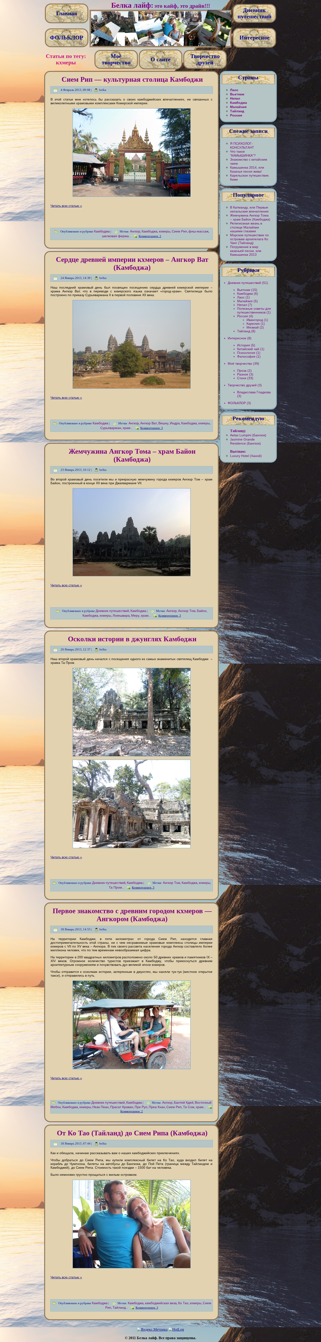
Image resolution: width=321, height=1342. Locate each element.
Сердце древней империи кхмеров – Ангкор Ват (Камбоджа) (132, 263)
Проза (242, 370)
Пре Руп (141, 1107)
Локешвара (121, 615)
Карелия (253, 323)
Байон (202, 611)
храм (126, 428)
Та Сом (188, 1107)
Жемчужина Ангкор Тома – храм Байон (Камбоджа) (132, 455)
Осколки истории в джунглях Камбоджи (132, 639)
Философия (246, 356)
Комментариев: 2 (150, 236)
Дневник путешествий (112, 611)
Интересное (237, 338)
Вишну (163, 423)
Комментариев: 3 (151, 428)
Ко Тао (183, 1303)
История (243, 345)
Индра (175, 423)
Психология (246, 353)
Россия (236, 115)
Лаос (234, 90)
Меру (135, 615)
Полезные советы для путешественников (254, 310)
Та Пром (115, 887)
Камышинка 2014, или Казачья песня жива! (247, 169)
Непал (235, 98)
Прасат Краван (121, 1107)
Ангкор (135, 231)
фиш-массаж (198, 231)
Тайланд (119, 1307)
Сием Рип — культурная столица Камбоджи (132, 79)
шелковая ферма (115, 236)
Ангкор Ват (148, 423)
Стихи (241, 378)
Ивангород (255, 320)
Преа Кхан (157, 1107)
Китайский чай (248, 349)
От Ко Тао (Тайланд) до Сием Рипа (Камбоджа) (132, 1133)
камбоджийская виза (161, 1303)
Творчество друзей (242, 385)
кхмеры (164, 231)
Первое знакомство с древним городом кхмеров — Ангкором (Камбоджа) (132, 915)
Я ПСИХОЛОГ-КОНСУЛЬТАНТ (242, 145)
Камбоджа (102, 231)
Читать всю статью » (66, 206)
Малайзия (238, 107)
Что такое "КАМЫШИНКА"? (243, 153)
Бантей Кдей (183, 1102)
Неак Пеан (100, 1107)
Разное (242, 374)
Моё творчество (240, 363)
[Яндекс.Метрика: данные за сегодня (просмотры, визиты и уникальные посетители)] (152, 1329)
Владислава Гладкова (254, 392)
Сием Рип (179, 231)
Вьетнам (237, 94)
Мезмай (253, 327)
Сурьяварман (110, 428)
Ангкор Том (187, 611)
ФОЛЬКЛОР (237, 403)
